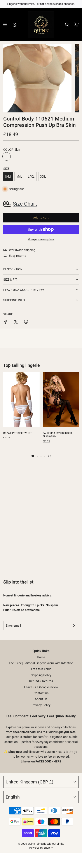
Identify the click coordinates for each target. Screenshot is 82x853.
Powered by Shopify (41, 847)
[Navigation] (5, 24)
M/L (19, 176)
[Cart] (76, 24)
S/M (8, 176)
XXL (43, 176)
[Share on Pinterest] (26, 322)
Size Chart (25, 204)
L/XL (31, 176)
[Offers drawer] (14, 24)
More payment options (41, 239)
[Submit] (74, 625)
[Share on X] (16, 322)
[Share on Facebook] (5, 322)
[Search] (67, 24)
